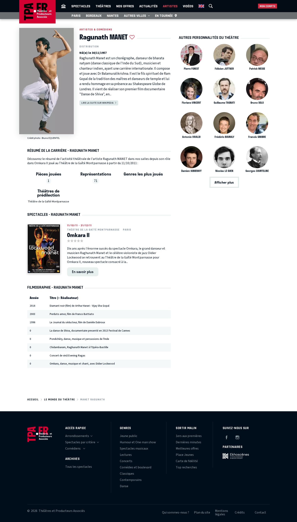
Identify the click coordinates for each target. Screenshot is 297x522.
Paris (76, 16)
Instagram (237, 437)
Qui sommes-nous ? (175, 512)
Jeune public (128, 436)
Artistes (170, 6)
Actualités (148, 6)
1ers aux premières (189, 436)
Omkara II (78, 235)
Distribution (89, 46)
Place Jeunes (185, 455)
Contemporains (131, 480)
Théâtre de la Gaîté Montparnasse (48, 202)
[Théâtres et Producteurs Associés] (63, 6)
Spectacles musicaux (134, 448)
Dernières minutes (188, 442)
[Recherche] (211, 6)
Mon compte (267, 6)
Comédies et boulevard (135, 467)
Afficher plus (224, 182)
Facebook (226, 437)
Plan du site (202, 512)
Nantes (113, 16)
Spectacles (80, 6)
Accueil (33, 399)
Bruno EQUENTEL (51, 138)
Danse (124, 486)
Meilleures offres (187, 448)
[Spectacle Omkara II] (43, 248)
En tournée (164, 16)
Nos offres (125, 6)
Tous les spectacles (78, 467)
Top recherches (186, 467)
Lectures (126, 455)
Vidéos (188, 6)
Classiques (127, 473)
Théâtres (103, 6)
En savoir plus (83, 271)
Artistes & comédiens (95, 29)
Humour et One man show (138, 442)
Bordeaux (94, 16)
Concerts (126, 461)
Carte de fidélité (187, 461)
